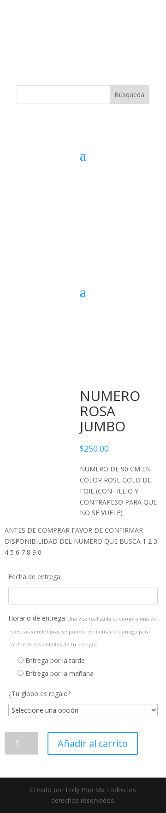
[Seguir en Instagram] (92, 44)
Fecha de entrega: (35, 576)
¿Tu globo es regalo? (39, 693)
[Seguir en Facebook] (73, 44)
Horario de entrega (82, 631)
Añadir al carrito (93, 743)
